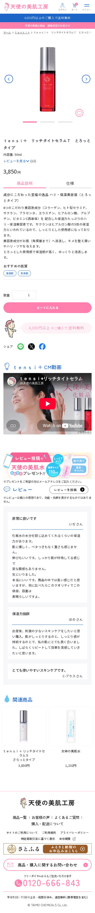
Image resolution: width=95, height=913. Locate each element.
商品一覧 (20, 817)
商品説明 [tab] (25, 183)
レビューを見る (14, 160)
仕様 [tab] (70, 183)
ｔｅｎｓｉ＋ (22, 32)
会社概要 (65, 838)
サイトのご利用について (22, 832)
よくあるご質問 (66, 817)
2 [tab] (47, 122)
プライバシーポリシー (74, 832)
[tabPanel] (47, 234)
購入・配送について (47, 823)
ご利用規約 (49, 832)
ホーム (7, 32)
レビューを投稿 (65, 489)
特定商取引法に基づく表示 (38, 838)
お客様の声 (40, 817)
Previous (9, 79)
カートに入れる (48, 307)
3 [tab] (65, 122)
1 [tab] (30, 122)
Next (86, 79)
